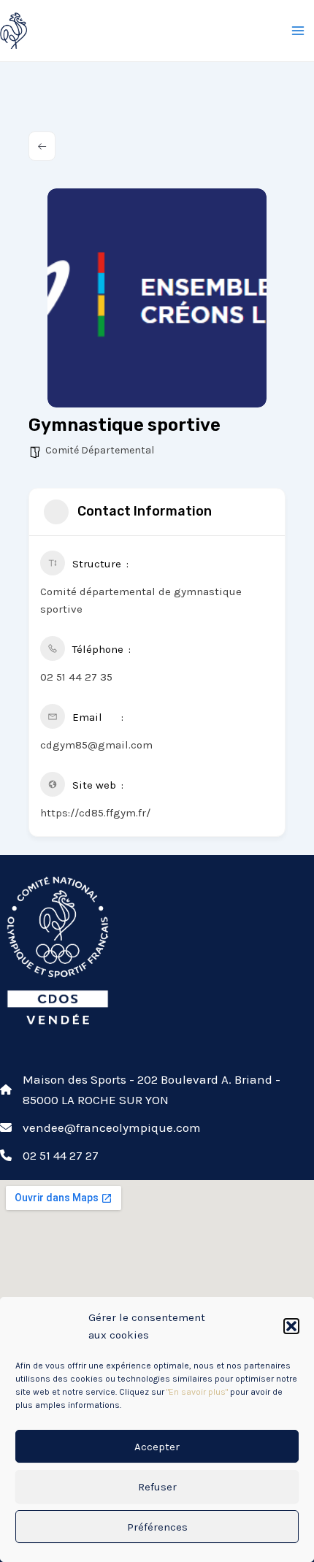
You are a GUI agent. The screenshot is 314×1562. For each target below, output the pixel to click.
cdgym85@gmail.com (96, 744)
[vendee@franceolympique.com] (100, 1127)
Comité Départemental (99, 450)
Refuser (157, 1486)
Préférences (157, 1527)
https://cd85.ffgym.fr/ (95, 812)
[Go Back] (41, 146)
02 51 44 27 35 (76, 677)
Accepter (157, 1446)
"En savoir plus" (197, 1392)
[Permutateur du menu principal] (298, 31)
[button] (291, 1326)
